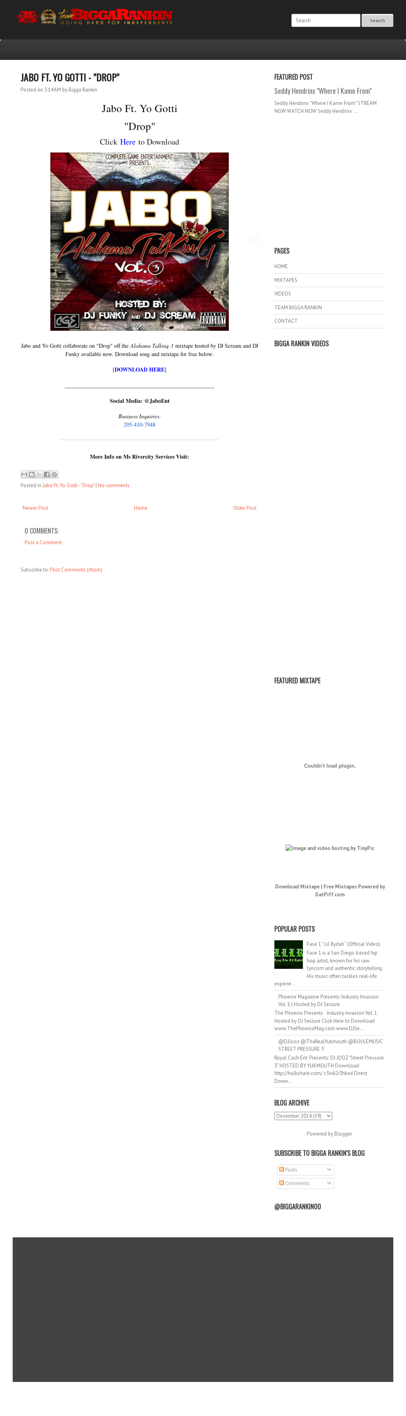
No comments (114, 485)
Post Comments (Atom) (76, 569)
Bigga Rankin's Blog (186, 1393)
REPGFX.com (224, 1400)
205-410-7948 (139, 424)
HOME (281, 266)
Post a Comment (43, 542)
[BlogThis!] (32, 474)
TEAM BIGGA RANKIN (298, 307)
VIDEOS (282, 293)
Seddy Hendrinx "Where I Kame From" (323, 91)
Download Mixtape (297, 886)
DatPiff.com (330, 894)
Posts (290, 1169)
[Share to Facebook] (47, 474)
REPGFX (199, 1400)
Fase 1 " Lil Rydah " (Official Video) (343, 944)
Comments (297, 1183)
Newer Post (35, 508)
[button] (254, 239)
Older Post (245, 508)
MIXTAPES (285, 280)
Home (140, 508)
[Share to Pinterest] (54, 474)
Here (128, 141)
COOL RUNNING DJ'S (259, 1393)
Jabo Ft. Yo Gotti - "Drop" (70, 77)
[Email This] (24, 474)
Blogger (343, 1133)
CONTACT (286, 321)
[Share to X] (39, 474)
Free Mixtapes (340, 886)
